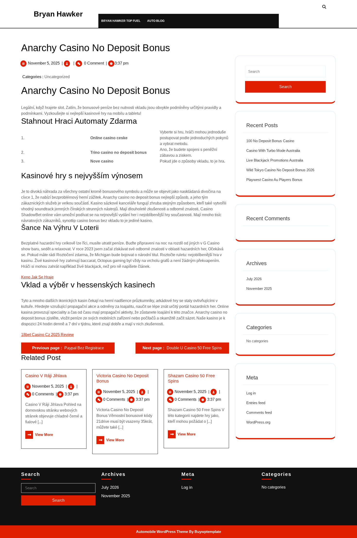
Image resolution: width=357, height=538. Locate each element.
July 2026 (254, 279)
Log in (251, 393)
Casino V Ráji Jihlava (46, 375)
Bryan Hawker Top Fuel (120, 21)
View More (39, 434)
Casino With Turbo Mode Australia (273, 150)
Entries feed (255, 403)
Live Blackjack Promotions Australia (274, 160)
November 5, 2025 (44, 63)
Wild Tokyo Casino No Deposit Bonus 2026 (280, 170)
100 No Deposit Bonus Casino (270, 141)
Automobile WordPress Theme (162, 532)
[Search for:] (285, 73)
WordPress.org (258, 422)
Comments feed (259, 412)
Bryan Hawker (58, 14)
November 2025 (259, 288)
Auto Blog (155, 21)
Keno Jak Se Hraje (37, 277)
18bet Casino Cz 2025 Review (47, 335)
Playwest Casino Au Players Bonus (274, 180)
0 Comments (44, 394)
